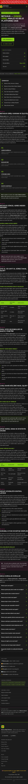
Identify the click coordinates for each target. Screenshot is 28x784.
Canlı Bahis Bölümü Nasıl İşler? (11, 94)
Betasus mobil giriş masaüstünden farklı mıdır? (12, 621)
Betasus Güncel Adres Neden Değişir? (12, 86)
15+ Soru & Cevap (7, 43)
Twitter (13, 735)
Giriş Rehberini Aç (8, 39)
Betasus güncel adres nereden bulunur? (10, 593)
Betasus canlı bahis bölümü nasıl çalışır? (10, 613)
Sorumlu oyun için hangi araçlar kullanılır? (11, 645)
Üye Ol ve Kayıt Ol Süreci (9, 88)
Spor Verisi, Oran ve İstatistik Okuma (12, 97)
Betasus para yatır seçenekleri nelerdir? (10, 605)
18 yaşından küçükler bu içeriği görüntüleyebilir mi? (12, 649)
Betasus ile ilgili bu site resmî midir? (9, 641)
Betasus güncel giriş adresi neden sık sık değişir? (12, 589)
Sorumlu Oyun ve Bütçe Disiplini (11, 102)
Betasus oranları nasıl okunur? (8, 629)
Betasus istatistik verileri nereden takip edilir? (11, 637)
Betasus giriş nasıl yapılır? (7, 585)
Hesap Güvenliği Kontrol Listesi (11, 99)
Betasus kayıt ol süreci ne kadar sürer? (10, 601)
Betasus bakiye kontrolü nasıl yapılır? (9, 609)
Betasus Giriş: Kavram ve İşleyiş (11, 83)
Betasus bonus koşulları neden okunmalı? (10, 633)
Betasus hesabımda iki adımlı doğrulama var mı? (12, 625)
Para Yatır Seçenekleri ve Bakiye (11, 91)
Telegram (6, 735)
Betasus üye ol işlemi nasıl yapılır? (9, 597)
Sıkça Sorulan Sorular (9, 105)
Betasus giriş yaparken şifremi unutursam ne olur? (12, 617)
